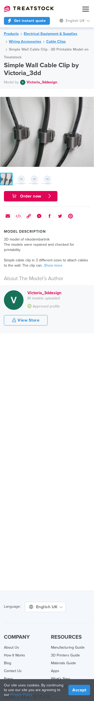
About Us (11, 647)
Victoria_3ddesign (42, 82)
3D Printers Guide (65, 655)
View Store (28, 320)
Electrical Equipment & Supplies (50, 34)
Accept (79, 690)
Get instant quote (29, 21)
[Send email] (8, 216)
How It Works (14, 655)
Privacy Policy (21, 694)
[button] (89, 101)
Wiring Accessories (25, 41)
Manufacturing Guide (68, 647)
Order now (31, 196)
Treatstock (29, 9)
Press (8, 679)
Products (11, 34)
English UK (47, 607)
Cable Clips (56, 41)
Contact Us (13, 671)
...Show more (52, 265)
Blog (7, 663)
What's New (60, 679)
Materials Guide (63, 663)
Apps (55, 671)
